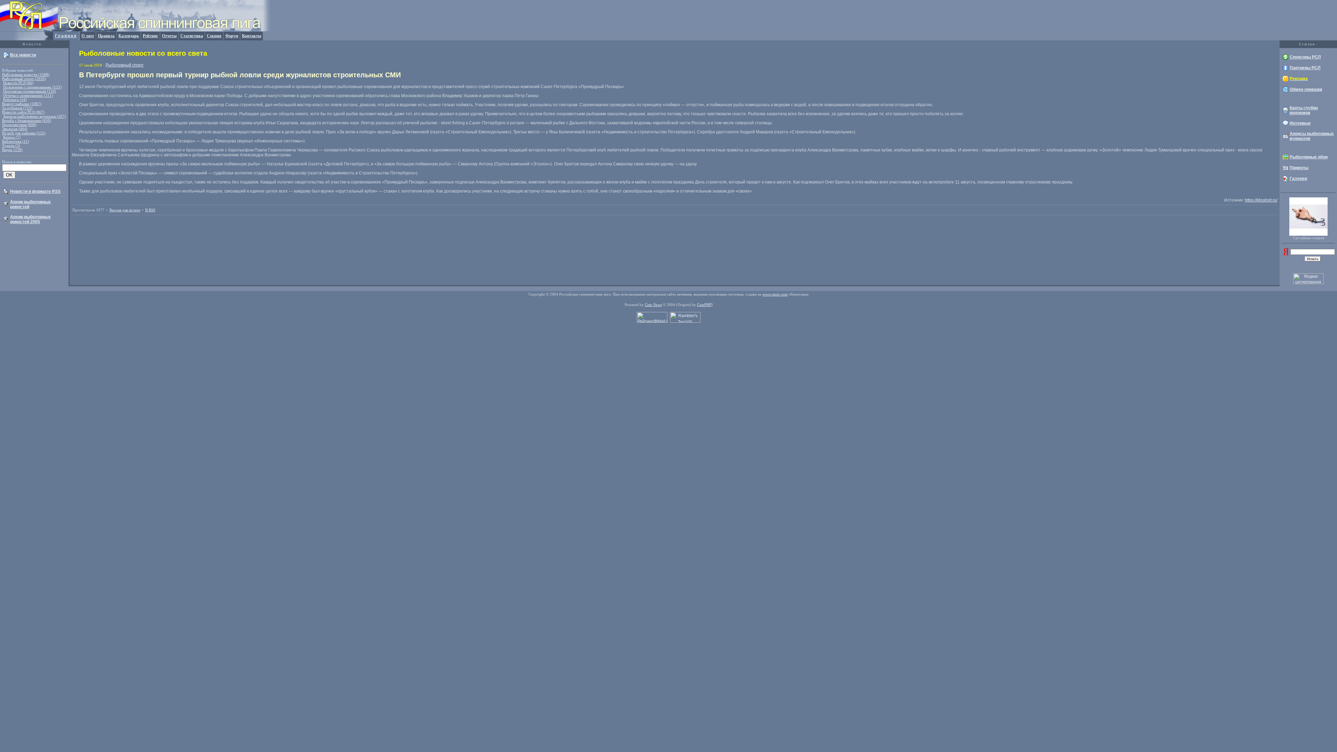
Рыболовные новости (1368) (25, 74)
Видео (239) (12, 150)
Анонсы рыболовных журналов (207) (34, 116)
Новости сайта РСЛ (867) (23, 112)
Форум (231, 35)
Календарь (128, 35)
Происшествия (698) (19, 125)
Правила (106, 35)
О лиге (87, 35)
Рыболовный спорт (124, 65)
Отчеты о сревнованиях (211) (28, 95)
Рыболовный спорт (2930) (24, 79)
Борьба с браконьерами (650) (26, 120)
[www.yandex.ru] (1286, 253)
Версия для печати (124, 210)
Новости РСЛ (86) (18, 83)
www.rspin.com (775, 294)
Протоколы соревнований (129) (29, 91)
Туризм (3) (11, 145)
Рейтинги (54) (15, 99)
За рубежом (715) (17, 108)
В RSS (150, 210)
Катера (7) (12, 137)
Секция (214, 35)
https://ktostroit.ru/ (1261, 200)
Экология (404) (15, 129)
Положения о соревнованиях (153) (32, 87)
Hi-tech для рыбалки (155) (24, 133)
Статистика (191, 35)
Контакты (251, 35)
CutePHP (704, 305)
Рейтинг (150, 35)
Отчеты (169, 35)
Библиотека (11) (15, 141)
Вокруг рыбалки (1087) (21, 104)
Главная (66, 35)
